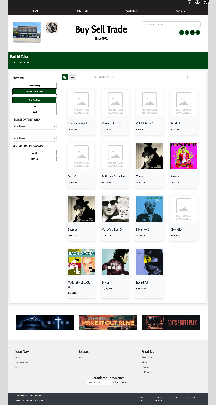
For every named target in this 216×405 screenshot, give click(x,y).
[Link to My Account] (197, 3)
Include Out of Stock (34, 91)
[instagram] (192, 32)
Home (17, 357)
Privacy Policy (142, 399)
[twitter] (187, 32)
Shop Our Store (22, 362)
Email (146, 372)
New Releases (132, 10)
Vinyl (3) (34, 158)
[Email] (198, 32)
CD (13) (34, 152)
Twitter (148, 362)
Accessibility (192, 397)
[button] (84, 11)
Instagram (148, 367)
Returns (175, 397)
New (34, 106)
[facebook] (181, 32)
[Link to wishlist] (190, 3)
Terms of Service (159, 399)
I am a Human (121, 382)
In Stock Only (34, 85)
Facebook (148, 357)
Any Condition (34, 100)
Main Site (180, 10)
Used (35, 112)
